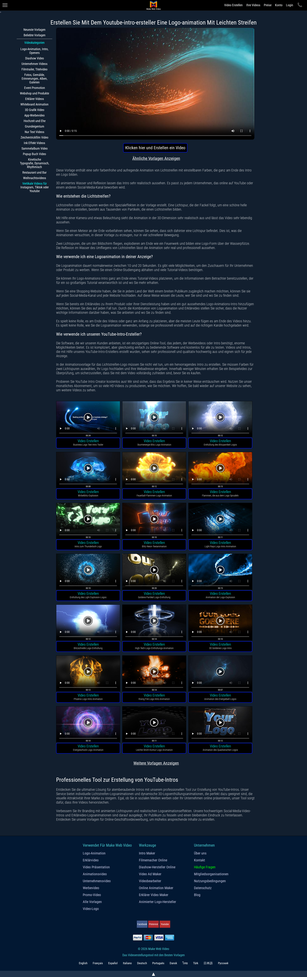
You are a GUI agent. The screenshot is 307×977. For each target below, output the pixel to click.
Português (158, 963)
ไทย (185, 963)
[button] (88, 419)
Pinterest (153, 924)
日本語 (208, 963)
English (83, 963)
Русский (223, 963)
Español (113, 963)
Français (98, 963)
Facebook (142, 924)
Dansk (173, 963)
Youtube (165, 924)
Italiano (127, 963)
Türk (195, 963)
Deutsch (142, 963)
